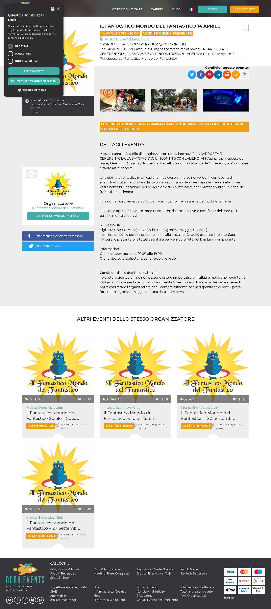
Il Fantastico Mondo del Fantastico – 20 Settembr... (208, 415)
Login (212, 9)
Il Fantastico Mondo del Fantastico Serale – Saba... (52, 415)
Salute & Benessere (194, 573)
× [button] (58, 8)
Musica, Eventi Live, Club (126, 39)
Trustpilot (229, 597)
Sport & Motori (60, 577)
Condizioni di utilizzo (151, 591)
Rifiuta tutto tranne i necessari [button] (34, 81)
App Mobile (58, 595)
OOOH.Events (23, 586)
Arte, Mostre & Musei (64, 569)
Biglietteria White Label (110, 600)
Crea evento (244, 9)
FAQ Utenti (145, 595)
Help (97, 595)
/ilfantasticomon (48, 246)
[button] (34, 90)
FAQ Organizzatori (193, 595)
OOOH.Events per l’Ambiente (157, 600)
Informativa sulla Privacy (197, 587)
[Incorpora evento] (236, 74)
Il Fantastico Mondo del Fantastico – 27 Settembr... (53, 525)
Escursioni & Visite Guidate (155, 569)
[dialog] (33, 50)
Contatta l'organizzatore (58, 216)
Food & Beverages (63, 573)
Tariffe (157, 9)
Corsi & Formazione (107, 569)
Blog (176, 9)
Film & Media (189, 569)
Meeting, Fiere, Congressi (111, 573)
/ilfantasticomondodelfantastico (59, 236)
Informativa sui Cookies (110, 591)
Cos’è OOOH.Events (127, 9)
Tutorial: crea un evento (196, 591)
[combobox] (53, 9)
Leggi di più (27, 37)
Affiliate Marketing (63, 600)
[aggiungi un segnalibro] (246, 27)
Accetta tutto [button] (34, 71)
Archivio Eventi (147, 587)
